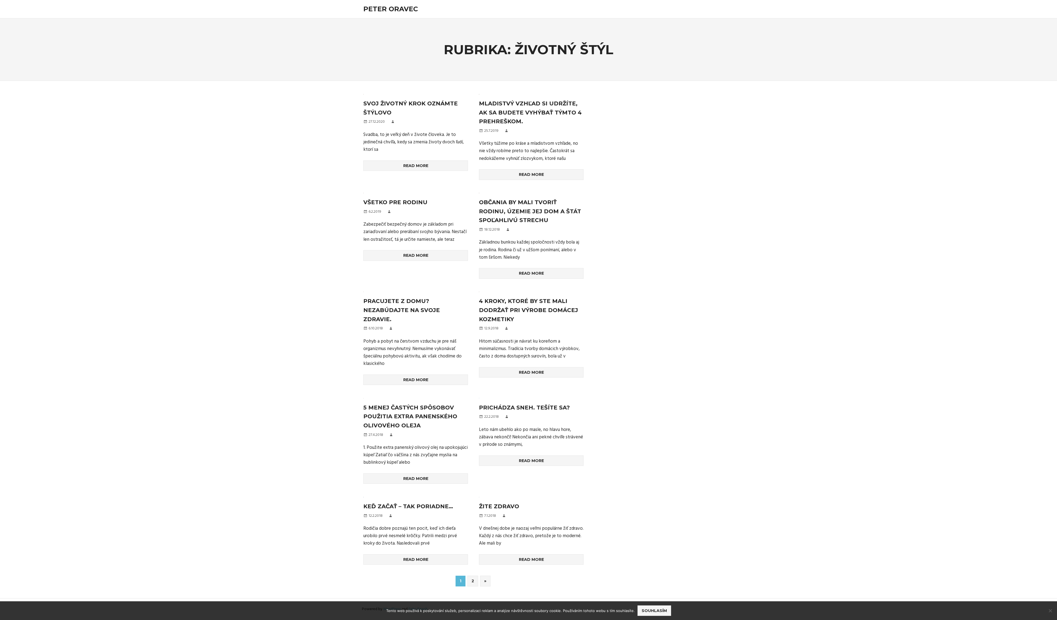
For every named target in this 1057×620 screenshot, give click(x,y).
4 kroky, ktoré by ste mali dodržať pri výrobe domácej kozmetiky (528, 310)
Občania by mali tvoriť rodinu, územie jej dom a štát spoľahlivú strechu (530, 211)
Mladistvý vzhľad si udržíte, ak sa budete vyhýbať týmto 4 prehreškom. (530, 112)
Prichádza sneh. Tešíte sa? (524, 407)
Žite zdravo (499, 506)
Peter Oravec (390, 9)
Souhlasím (654, 610)
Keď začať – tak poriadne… (408, 506)
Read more (415, 165)
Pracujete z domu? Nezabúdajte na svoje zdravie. (401, 310)
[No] (1050, 610)
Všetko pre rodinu (395, 202)
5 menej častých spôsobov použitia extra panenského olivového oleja (410, 416)
